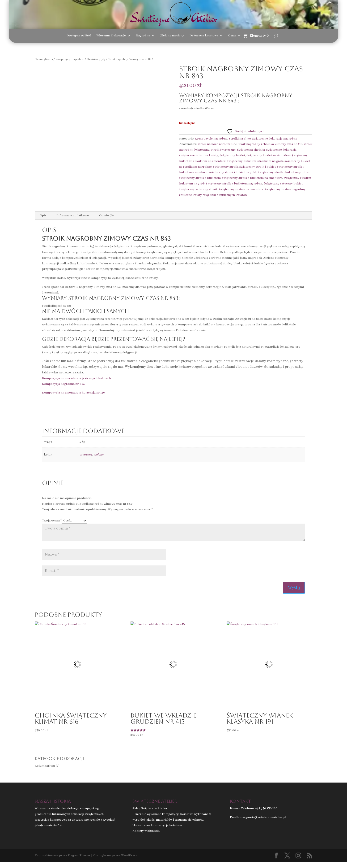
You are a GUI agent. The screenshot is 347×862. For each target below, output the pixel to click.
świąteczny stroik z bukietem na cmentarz (252, 178)
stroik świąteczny (223, 150)
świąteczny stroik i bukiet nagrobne (283, 172)
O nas (232, 36)
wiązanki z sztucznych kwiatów (225, 195)
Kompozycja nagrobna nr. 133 (63, 384)
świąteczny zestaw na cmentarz (241, 189)
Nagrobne (143, 36)
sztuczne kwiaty (190, 195)
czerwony (86, 455)
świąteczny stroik (225, 167)
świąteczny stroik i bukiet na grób (232, 172)
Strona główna (44, 59)
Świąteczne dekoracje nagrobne (274, 139)
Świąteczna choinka (251, 150)
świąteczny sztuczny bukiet (283, 184)
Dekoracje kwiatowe (204, 36)
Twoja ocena (52, 521)
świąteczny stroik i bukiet (257, 167)
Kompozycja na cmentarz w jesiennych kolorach (76, 378)
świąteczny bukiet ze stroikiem (268, 155)
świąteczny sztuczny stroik (198, 189)
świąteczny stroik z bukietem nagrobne (234, 184)
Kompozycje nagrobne (69, 59)
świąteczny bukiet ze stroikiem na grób (255, 161)
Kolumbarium (45, 766)
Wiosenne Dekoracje (111, 36)
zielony (99, 455)
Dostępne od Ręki (79, 36)
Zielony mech (170, 36)
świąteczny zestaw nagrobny (285, 189)
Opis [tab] (43, 216)
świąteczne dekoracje (281, 150)
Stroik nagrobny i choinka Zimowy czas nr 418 (269, 144)
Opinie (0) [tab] (106, 216)
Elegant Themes (79, 855)
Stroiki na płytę (96, 59)
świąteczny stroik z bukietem (200, 178)
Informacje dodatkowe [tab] (73, 216)
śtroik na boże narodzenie (216, 144)
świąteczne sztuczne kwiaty (198, 155)
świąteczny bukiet (232, 155)
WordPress (129, 855)
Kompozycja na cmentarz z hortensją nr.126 (73, 393)
